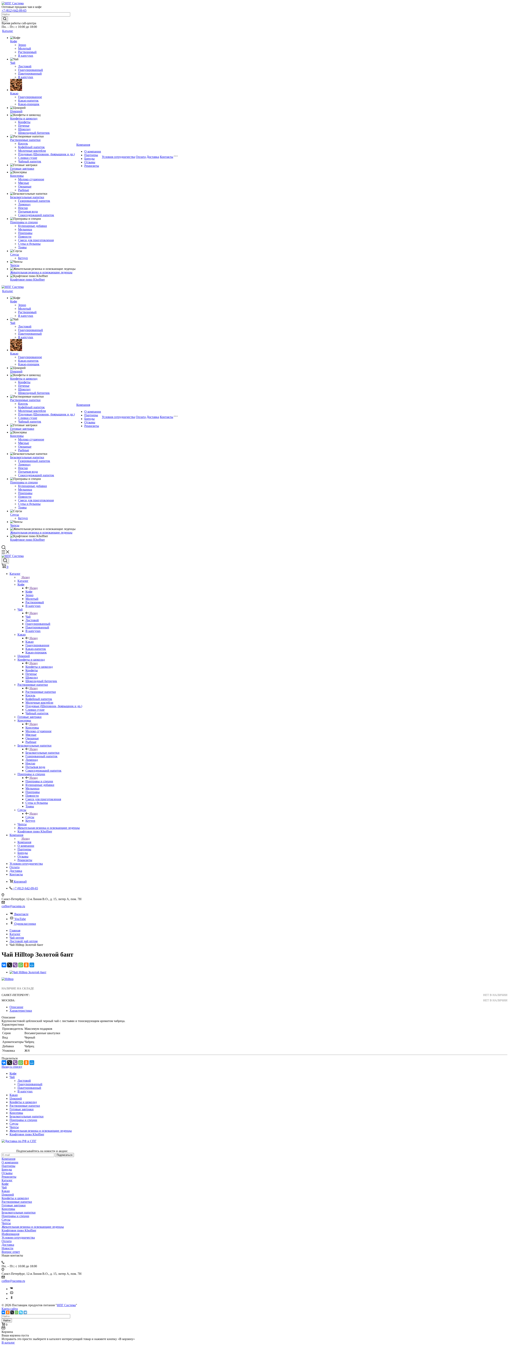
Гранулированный (30, 70)
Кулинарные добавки (32, 226)
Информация (10, 1234)
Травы (22, 247)
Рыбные (23, 190)
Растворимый (27, 52)
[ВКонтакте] (4, 965)
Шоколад (24, 129)
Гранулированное (30, 97)
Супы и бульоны (29, 243)
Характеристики (21, 1010)
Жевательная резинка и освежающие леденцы (41, 272)
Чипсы (14, 265)
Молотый (24, 48)
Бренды (89, 158)
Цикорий (16, 111)
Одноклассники (25, 923)
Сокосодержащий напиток (36, 215)
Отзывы (89, 162)
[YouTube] (12, 1293)
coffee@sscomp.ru (13, 906)
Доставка (153, 157)
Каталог (7, 31)
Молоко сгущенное (31, 179)
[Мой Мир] (31, 965)
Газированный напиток (34, 200)
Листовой (24, 66)
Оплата (141, 157)
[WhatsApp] (20, 965)
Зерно (22, 45)
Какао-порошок (28, 104)
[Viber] (15, 965)
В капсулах (25, 55)
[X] (9, 965)
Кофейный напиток (31, 147)
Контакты (166, 157)
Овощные (24, 186)
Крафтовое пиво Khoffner (27, 279)
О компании (92, 151)
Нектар (23, 208)
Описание (16, 1007)
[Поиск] (5, 561)
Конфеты (24, 122)
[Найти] (5, 19)
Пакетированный (30, 73)
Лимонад (24, 204)
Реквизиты (91, 165)
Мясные (23, 183)
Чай (12, 62)
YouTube (20, 919)
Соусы (14, 254)
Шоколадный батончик (34, 132)
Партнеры (91, 155)
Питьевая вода (28, 211)
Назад (26, 577)
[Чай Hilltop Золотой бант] (28, 972)
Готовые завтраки (22, 168)
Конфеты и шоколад (23, 118)
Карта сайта (10, 1308)
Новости (7, 1248)
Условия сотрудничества (118, 157)
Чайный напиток (29, 161)
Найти (6, 1320)
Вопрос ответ (11, 1252)
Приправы (25, 233)
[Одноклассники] (26, 965)
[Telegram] (25, 1312)
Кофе (13, 41)
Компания (83, 144)
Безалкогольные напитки (27, 197)
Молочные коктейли (32, 150)
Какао (14, 93)
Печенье (23, 125)
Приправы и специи (24, 222)
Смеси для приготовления (36, 240)
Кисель (23, 143)
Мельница (25, 229)
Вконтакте (21, 914)
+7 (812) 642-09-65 (14, 10)
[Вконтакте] (12, 1289)
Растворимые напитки (25, 140)
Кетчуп (23, 258)
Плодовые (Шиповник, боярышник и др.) (46, 154)
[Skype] (21, 1312)
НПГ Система (66, 1305)
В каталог (8, 1342)
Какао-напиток (28, 100)
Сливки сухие (27, 157)
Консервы (17, 175)
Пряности (24, 236)
